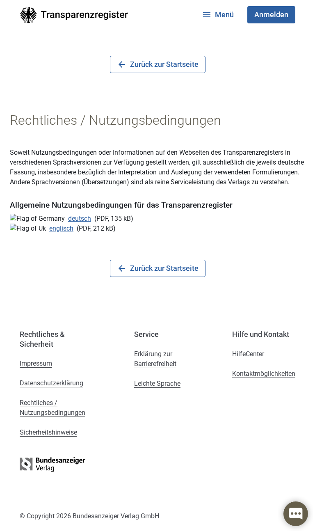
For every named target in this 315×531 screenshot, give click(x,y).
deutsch (79, 218)
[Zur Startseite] (74, 15)
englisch (61, 228)
